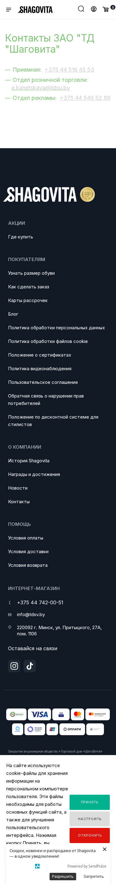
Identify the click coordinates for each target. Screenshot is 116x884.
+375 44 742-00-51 (40, 602)
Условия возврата (28, 565)
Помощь (19, 524)
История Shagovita (28, 461)
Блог (13, 314)
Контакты (19, 501)
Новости (18, 488)
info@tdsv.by (31, 614)
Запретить (94, 876)
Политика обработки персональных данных (56, 328)
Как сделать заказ (28, 287)
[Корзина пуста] (106, 9)
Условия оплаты (25, 538)
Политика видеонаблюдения (39, 368)
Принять (90, 802)
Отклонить (90, 835)
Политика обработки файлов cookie (48, 341)
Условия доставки (28, 551)
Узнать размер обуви (31, 273)
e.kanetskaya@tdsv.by (40, 87)
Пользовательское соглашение (43, 382)
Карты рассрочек (28, 300)
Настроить (90, 819)
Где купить (20, 237)
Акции (16, 223)
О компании (24, 447)
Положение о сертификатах (39, 355)
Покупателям (26, 259)
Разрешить (63, 876)
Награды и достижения (34, 474)
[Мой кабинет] (94, 10)
